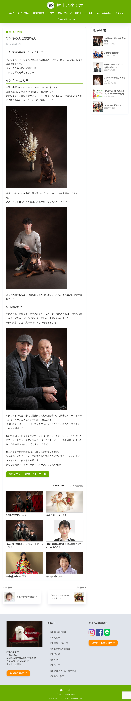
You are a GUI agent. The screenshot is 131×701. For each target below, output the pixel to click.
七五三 (51, 13)
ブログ (69, 485)
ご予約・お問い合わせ (65, 19)
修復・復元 (59, 676)
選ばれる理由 (23, 13)
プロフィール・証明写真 (65, 671)
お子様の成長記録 (62, 649)
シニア (57, 665)
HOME (11, 13)
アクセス (119, 13)
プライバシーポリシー (65, 694)
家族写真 (79, 485)
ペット (57, 660)
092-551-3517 (20, 673)
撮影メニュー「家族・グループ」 (26, 474)
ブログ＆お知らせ (104, 13)
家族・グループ (64, 13)
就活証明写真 (39, 13)
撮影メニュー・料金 (83, 13)
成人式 (57, 654)
